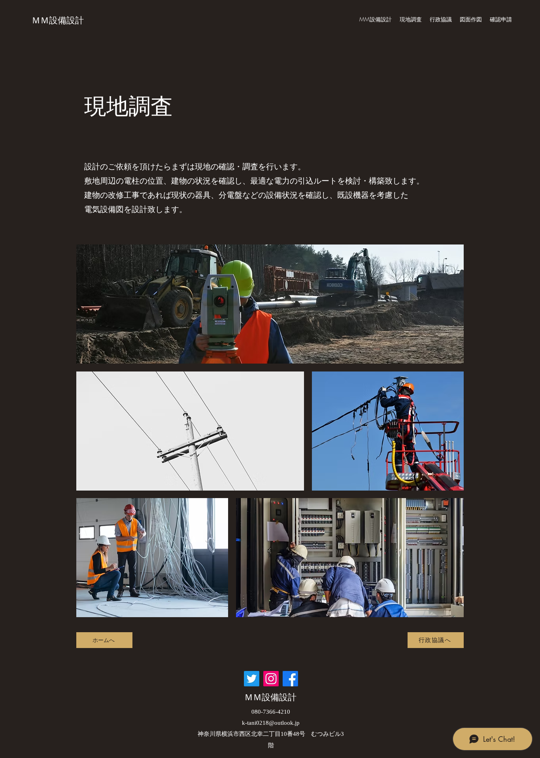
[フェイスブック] (290, 678)
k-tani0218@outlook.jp (271, 723)
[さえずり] (251, 678)
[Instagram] (271, 678)
